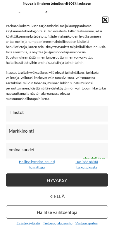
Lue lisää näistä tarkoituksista (86, 164)
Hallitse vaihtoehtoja (57, 212)
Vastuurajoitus (86, 223)
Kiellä (57, 195)
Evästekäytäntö (28, 223)
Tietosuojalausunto (57, 223)
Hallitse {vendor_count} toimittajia (37, 164)
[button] (105, 20)
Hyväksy (57, 179)
